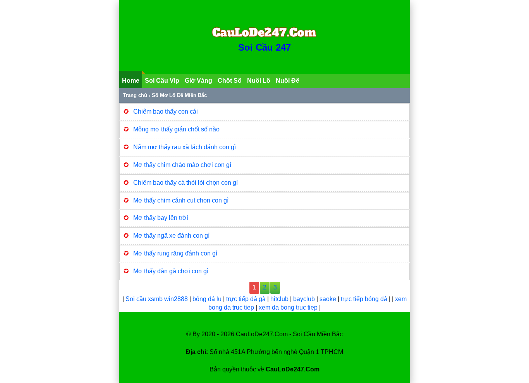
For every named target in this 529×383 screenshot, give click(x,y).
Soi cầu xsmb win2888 (156, 299)
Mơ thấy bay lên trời (160, 217)
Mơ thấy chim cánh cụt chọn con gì (180, 200)
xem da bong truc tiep (289, 307)
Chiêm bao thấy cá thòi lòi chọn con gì (185, 182)
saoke (328, 299)
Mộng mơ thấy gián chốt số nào (176, 129)
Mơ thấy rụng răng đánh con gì (175, 253)
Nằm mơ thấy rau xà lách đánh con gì (184, 147)
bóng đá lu (207, 299)
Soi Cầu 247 (264, 47)
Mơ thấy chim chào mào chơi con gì (182, 165)
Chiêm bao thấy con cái (165, 111)
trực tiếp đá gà (246, 299)
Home (130, 80)
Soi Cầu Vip (162, 80)
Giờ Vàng (198, 80)
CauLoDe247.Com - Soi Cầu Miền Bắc (289, 334)
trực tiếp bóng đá (365, 299)
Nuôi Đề (287, 80)
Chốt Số (230, 80)
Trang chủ (135, 95)
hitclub (280, 299)
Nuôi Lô (258, 80)
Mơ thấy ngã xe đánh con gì (171, 235)
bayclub (304, 299)
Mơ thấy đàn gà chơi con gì (170, 271)
